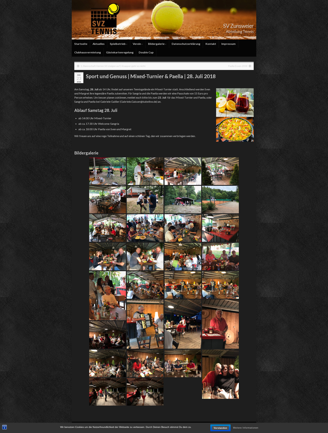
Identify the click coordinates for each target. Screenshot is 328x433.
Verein (137, 43)
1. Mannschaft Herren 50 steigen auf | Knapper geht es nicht (113, 65)
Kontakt (211, 43)
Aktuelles (99, 43)
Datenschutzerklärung (186, 43)
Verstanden (220, 428)
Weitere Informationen (245, 427)
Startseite (80, 43)
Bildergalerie (156, 43)
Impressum (228, 43)
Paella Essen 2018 (237, 65)
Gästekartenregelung (119, 52)
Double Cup (146, 52)
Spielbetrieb (118, 43)
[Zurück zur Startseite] (164, 20)
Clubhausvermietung (87, 52)
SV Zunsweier (238, 25)
